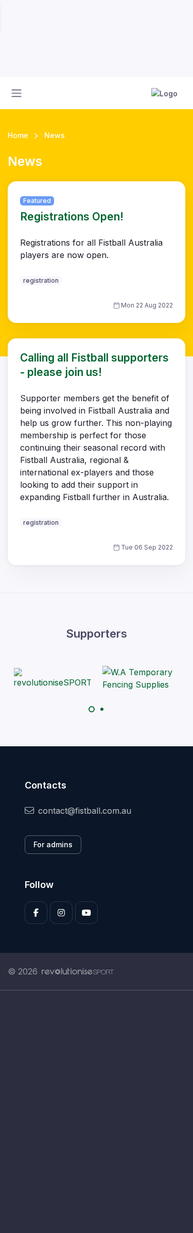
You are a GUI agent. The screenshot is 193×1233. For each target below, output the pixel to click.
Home (18, 135)
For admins (53, 844)
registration (41, 280)
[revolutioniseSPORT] (52, 678)
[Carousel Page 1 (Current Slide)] (92, 709)
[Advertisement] (96, 1111)
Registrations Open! (72, 216)
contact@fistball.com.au (84, 811)
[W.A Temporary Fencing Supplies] (141, 678)
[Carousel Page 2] (102, 709)
